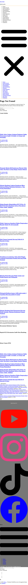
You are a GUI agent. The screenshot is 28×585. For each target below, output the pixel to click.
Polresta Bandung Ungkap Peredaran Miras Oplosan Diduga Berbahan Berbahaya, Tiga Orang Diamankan (12, 187)
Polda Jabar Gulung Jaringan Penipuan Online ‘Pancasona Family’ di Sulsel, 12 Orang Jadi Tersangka (13, 136)
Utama (4, 561)
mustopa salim (4, 140)
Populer (4, 563)
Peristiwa (5, 12)
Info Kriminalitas (6, 11)
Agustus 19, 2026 (4, 244)
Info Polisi (2, 1)
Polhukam (5, 22)
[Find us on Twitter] (0, 579)
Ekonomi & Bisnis (7, 19)
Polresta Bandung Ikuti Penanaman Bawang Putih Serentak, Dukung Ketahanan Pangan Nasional (12, 312)
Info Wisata (5, 16)
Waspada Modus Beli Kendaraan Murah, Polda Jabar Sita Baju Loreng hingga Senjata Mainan (13, 168)
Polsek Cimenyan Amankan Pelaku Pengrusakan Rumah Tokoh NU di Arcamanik (14, 224)
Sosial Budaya (6, 17)
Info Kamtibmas (6, 9)
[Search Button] (13, 108)
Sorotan (4, 562)
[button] (14, 52)
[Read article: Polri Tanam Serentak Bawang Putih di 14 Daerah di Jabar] (14, 236)
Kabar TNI (5, 15)
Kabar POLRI (6, 7)
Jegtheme (3, 583)
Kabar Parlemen (6, 13)
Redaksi (4, 560)
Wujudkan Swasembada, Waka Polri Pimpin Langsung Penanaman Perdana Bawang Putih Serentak (13, 258)
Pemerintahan (6, 10)
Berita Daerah (6, 18)
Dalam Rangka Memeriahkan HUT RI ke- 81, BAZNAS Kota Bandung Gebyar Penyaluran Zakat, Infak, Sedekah (13, 206)
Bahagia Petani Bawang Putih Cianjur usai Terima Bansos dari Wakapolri (12, 276)
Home (4, 6)
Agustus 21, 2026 (4, 141)
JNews (5, 582)
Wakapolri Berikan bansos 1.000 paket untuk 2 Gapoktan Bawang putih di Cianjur (13, 293)
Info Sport (5, 21)
